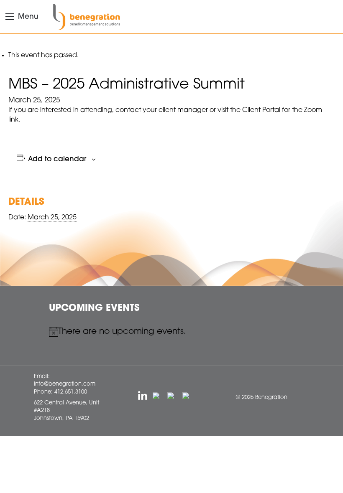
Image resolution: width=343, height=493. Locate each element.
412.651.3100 (70, 392)
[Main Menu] (9, 16)
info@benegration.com (64, 384)
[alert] (171, 331)
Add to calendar (57, 159)
